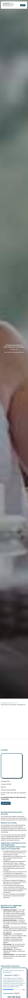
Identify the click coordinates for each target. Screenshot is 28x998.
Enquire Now (5, 803)
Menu (22, 5)
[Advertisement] (14, 720)
